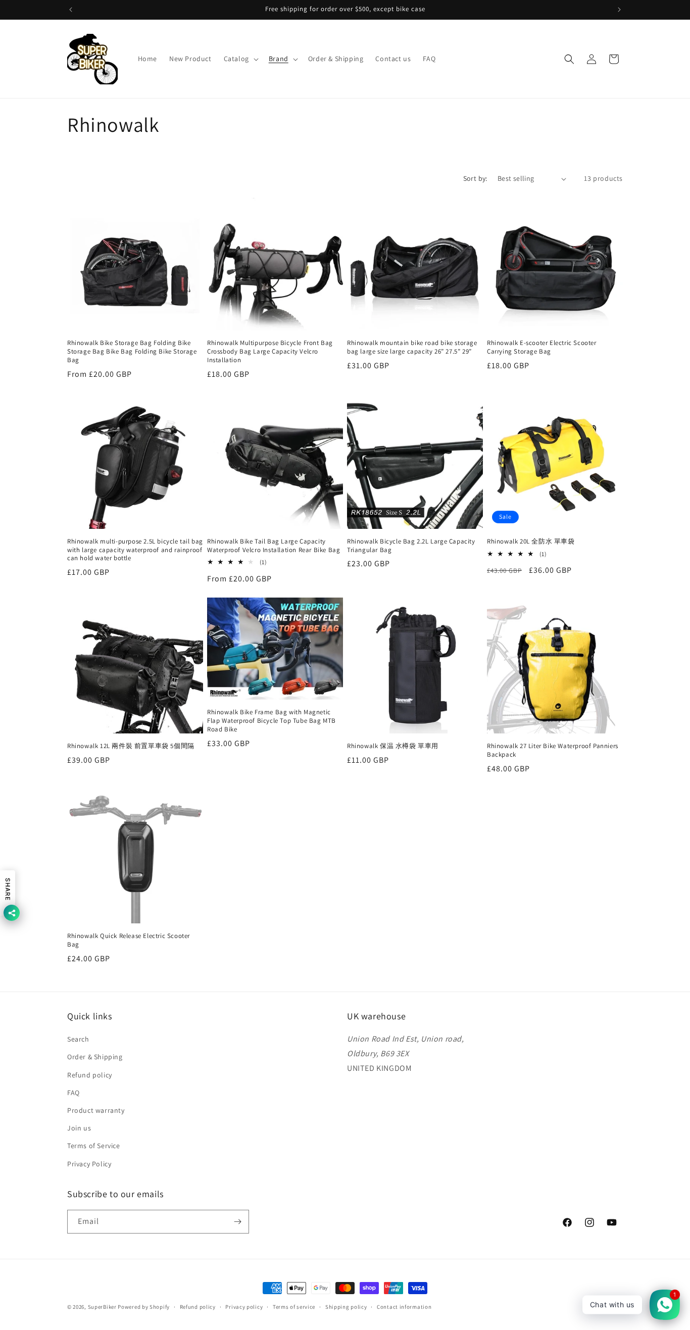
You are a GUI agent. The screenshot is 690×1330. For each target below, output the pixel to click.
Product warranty (96, 1110)
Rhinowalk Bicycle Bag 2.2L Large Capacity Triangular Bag (411, 545)
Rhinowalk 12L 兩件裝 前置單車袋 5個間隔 (130, 746)
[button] (240, 58)
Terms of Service (93, 1145)
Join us (79, 1127)
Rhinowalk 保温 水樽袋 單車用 (392, 746)
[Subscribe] (237, 1222)
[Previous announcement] (71, 9)
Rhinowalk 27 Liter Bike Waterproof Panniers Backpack (552, 750)
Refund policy (89, 1074)
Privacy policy (244, 1306)
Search (78, 1039)
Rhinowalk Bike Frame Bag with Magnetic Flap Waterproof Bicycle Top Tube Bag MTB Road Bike (271, 720)
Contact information (404, 1306)
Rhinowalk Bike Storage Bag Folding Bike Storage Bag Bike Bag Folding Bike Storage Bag (132, 351)
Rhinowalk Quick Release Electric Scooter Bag (128, 940)
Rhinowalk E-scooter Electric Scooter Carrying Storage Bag (542, 347)
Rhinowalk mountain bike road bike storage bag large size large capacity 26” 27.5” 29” (412, 347)
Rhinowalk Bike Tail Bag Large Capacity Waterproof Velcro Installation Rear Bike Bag (273, 545)
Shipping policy (346, 1306)
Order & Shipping (95, 1056)
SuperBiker (102, 1306)
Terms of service (294, 1306)
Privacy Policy (89, 1163)
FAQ (73, 1092)
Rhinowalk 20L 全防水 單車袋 (531, 541)
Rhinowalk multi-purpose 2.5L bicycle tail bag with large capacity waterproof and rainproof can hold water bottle (135, 550)
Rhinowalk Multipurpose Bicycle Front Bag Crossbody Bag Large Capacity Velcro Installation (270, 351)
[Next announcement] (619, 9)
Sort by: (475, 178)
